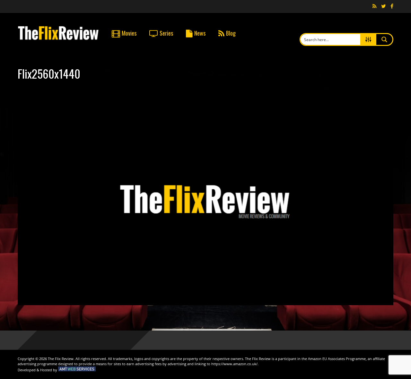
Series (166, 33)
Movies (129, 33)
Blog (231, 33)
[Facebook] (391, 6)
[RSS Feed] (374, 6)
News (200, 33)
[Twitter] (383, 6)
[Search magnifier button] (384, 39)
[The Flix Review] (58, 39)
